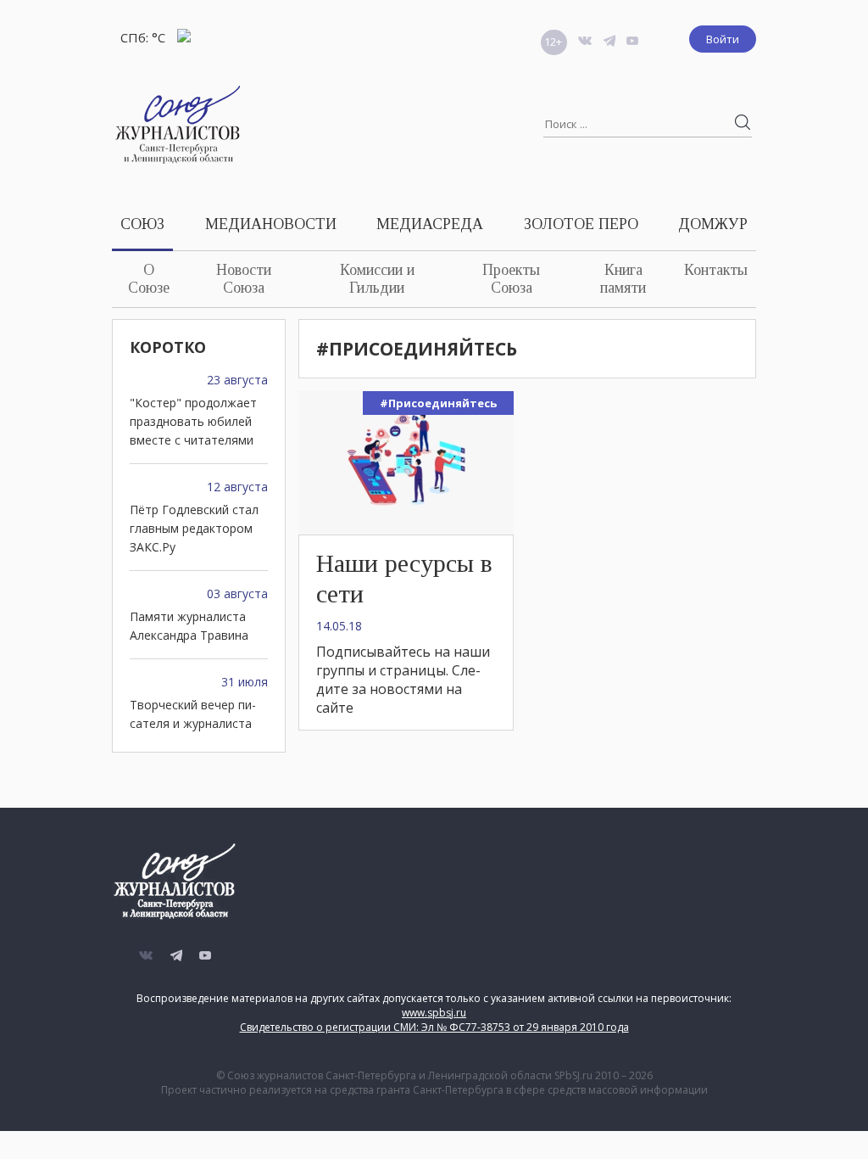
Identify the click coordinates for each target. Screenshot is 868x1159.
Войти (722, 39)
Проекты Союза (511, 278)
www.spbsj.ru (434, 1012)
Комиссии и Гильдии (377, 278)
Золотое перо (581, 224)
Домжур (713, 224)
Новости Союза (243, 278)
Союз (142, 224)
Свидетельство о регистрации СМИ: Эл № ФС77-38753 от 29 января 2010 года (434, 1027)
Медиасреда (429, 224)
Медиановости (271, 224)
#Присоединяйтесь (438, 403)
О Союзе (149, 278)
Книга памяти (623, 278)
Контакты (716, 269)
